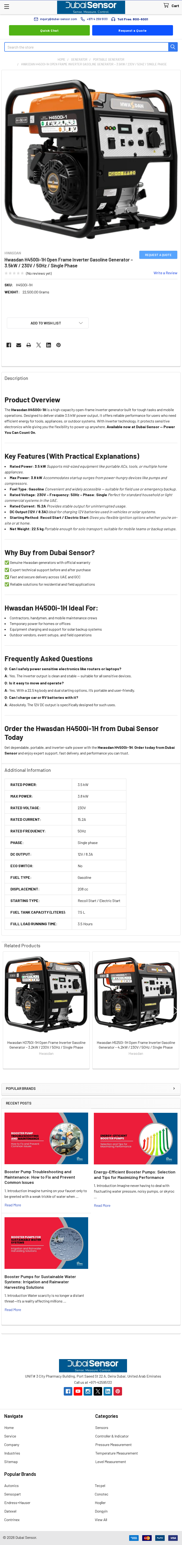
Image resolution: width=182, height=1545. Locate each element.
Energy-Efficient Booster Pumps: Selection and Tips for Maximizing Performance (134, 1174)
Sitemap (11, 1461)
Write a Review (165, 272)
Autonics (11, 1485)
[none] (91, 159)
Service (10, 1436)
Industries (12, 1453)
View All (101, 1519)
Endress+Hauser (17, 1502)
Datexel (10, 1511)
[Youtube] (78, 1391)
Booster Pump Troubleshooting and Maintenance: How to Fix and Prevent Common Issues (40, 1177)
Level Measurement (110, 1461)
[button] (48, 323)
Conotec (101, 1494)
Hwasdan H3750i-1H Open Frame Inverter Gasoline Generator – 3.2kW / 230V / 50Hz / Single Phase (46, 1044)
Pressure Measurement (113, 1444)
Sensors (101, 1427)
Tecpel (100, 1485)
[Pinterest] (58, 345)
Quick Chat (49, 30)
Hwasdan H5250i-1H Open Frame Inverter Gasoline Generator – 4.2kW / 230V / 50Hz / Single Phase (136, 1044)
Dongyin (101, 1511)
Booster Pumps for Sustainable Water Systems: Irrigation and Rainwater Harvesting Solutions (40, 1282)
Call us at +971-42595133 (93, 1382)
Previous (6, 1011)
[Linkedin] (48, 345)
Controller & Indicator (112, 1436)
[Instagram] (88, 1391)
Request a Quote (132, 30)
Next (176, 1011)
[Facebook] (9, 345)
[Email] (18, 345)
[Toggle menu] (6, 6)
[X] (38, 345)
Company (11, 1444)
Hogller (100, 1502)
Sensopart (12, 1494)
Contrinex (12, 1519)
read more (13, 1205)
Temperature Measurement (116, 1453)
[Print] (28, 345)
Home (9, 1427)
